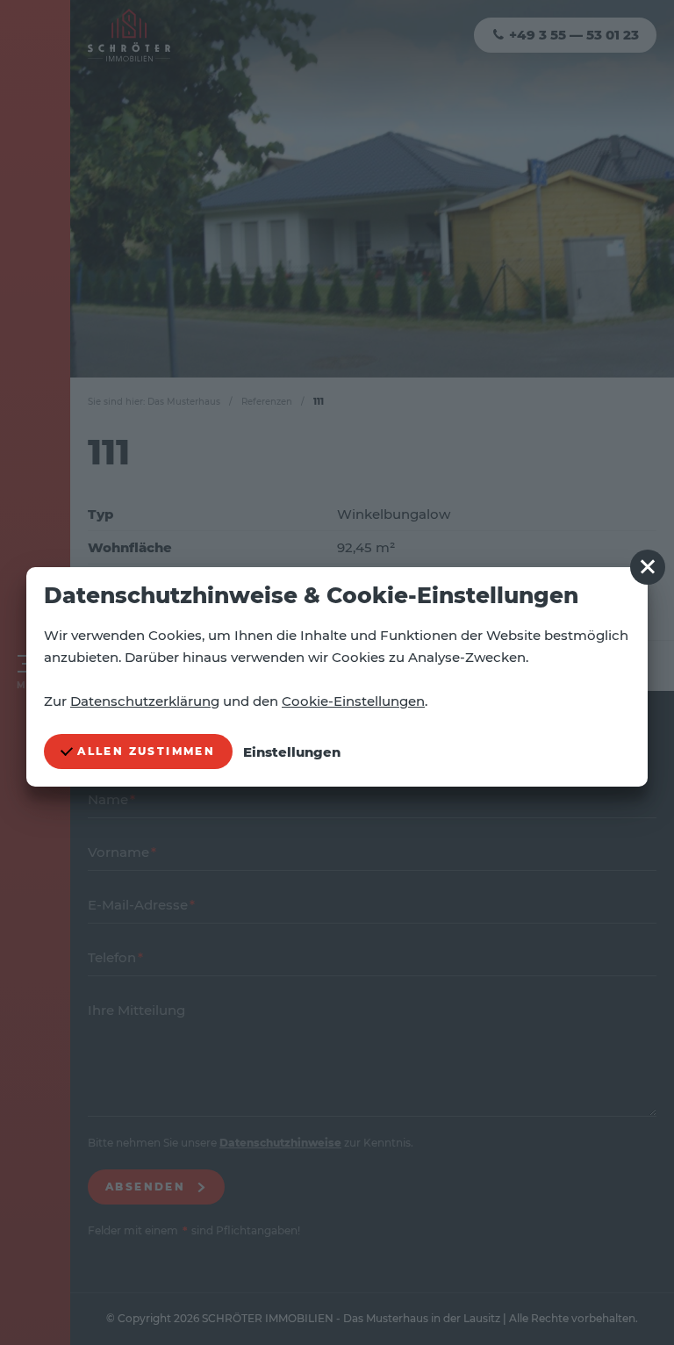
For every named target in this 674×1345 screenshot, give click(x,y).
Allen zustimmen (144, 751)
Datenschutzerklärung (144, 701)
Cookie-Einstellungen (353, 701)
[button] (647, 567)
